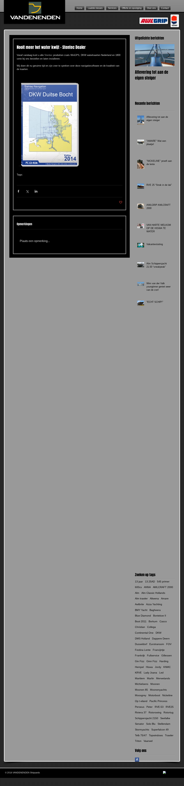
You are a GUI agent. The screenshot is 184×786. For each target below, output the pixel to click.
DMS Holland (142, 638)
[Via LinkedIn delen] (36, 191)
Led (161, 672)
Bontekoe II (159, 615)
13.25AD (150, 581)
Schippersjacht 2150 (146, 718)
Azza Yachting (154, 604)
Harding (163, 661)
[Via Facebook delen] (18, 191)
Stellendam (164, 723)
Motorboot (154, 695)
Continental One (144, 632)
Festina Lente (143, 649)
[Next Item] (168, 55)
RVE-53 (159, 706)
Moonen (155, 683)
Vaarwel (148, 740)
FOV (168, 644)
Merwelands (163, 678)
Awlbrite (139, 604)
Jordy (158, 667)
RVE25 (170, 706)
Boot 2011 (140, 621)
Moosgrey (140, 695)
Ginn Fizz (151, 661)
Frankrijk (140, 655)
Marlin (150, 678)
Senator (139, 723)
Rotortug (168, 712)
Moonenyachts (158, 689)
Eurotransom (156, 644)
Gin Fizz (139, 661)
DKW (29, 180)
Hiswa (149, 667)
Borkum (153, 621)
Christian (140, 627)
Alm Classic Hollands (153, 592)
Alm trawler (141, 598)
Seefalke (165, 718)
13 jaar (139, 581)
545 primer (163, 581)
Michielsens (141, 683)
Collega (151, 627)
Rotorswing (155, 712)
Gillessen (166, 655)
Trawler (169, 735)
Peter (149, 706)
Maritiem (140, 678)
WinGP (20, 180)
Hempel (139, 667)
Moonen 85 (141, 689)
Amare (165, 598)
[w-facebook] (164, 772)
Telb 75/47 (141, 735)
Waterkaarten (41, 180)
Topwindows (156, 735)
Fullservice (153, 655)
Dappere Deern (161, 638)
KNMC (167, 667)
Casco (163, 621)
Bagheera (155, 610)
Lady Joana (150, 672)
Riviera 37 (140, 712)
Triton (138, 740)
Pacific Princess (158, 701)
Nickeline (167, 695)
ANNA (147, 587)
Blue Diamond (143, 615)
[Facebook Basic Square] (137, 760)
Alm (137, 592)
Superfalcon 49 (160, 729)
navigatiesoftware (59, 180)
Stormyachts (142, 729)
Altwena (154, 598)
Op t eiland (141, 701)
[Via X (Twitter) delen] (27, 191)
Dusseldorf (141, 644)
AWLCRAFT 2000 (163, 587)
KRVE (138, 672)
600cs (138, 587)
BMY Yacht (141, 610)
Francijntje (159, 649)
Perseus (139, 706)
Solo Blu (150, 723)
